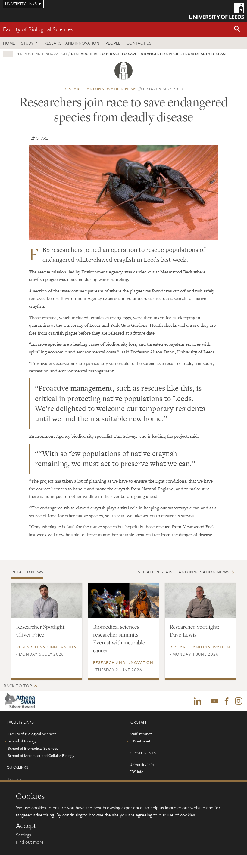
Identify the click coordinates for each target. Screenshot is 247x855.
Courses (14, 779)
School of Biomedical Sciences (33, 748)
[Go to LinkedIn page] (197, 701)
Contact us (139, 43)
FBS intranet (140, 741)
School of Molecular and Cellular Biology (41, 755)
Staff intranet (141, 734)
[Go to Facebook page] (226, 701)
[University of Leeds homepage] (216, 11)
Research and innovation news (100, 88)
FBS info (136, 772)
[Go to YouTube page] (214, 701)
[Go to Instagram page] (238, 701)
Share (42, 138)
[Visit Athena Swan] (21, 701)
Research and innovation (71, 43)
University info (142, 764)
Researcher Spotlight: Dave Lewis (194, 630)
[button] (237, 29)
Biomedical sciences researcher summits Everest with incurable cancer (119, 638)
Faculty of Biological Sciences (38, 29)
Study (27, 43)
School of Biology (22, 741)
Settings (23, 834)
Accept (26, 825)
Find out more (30, 841)
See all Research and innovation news (183, 572)
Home (9, 43)
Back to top (18, 685)
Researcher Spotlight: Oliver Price (41, 630)
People (112, 43)
